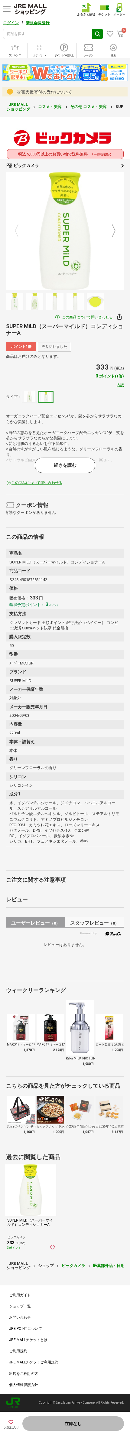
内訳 (120, 385)
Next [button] (110, 231)
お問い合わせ (20, 1317)
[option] (65, 231)
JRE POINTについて (25, 1329)
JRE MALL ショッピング (18, 106)
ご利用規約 (18, 1351)
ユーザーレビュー (35, 923)
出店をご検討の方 (23, 1374)
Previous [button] (20, 231)
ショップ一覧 (20, 1306)
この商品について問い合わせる (87, 317)
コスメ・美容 (50, 106)
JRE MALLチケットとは (28, 1340)
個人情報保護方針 (23, 1385)
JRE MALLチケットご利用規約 (33, 1362)
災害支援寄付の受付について (44, 92)
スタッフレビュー (94, 923)
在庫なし (73, 1423)
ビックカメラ (26, 165)
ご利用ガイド (20, 1295)
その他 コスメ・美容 (89, 106)
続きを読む (65, 465)
